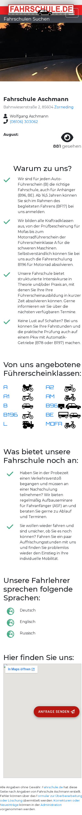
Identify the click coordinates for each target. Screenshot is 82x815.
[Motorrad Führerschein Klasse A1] (25, 397)
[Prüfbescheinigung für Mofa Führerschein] (67, 424)
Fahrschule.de (52, 787)
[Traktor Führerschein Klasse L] (25, 424)
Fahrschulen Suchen (27, 19)
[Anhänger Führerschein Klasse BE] (69, 415)
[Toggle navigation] (72, 12)
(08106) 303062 (24, 122)
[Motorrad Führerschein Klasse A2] (67, 387)
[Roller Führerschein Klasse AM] (67, 397)
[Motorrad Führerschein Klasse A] (25, 387)
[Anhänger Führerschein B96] (69, 406)
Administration (51, 805)
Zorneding (64, 107)
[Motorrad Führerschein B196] (25, 415)
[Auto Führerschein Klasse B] (25, 406)
